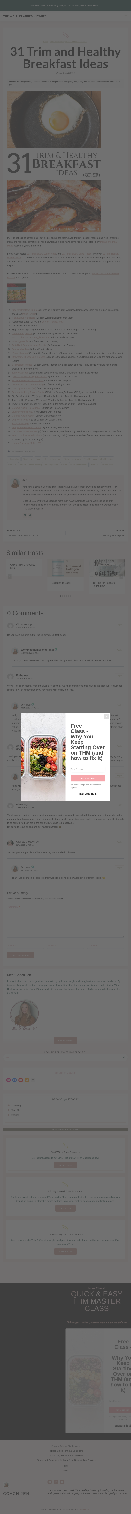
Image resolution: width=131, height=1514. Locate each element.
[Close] (106, 716)
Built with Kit (87, 794)
